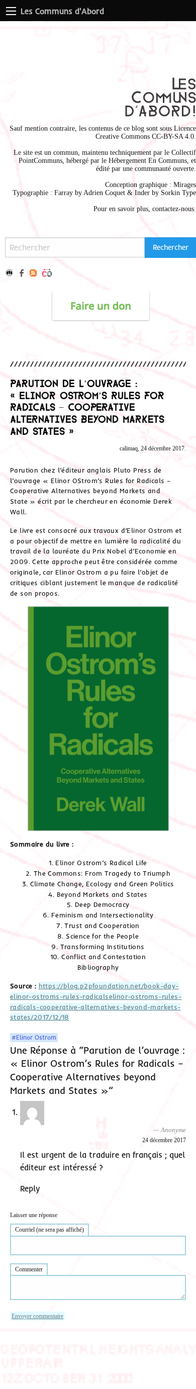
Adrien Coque (103, 193)
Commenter (29, 1269)
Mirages (184, 185)
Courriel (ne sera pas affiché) (49, 1229)
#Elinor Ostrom (34, 1038)
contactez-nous (173, 209)
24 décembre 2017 (164, 1140)
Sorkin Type (178, 193)
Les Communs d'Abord (62, 11)
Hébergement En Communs (148, 160)
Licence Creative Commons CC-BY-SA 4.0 (145, 132)
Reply (30, 1188)
